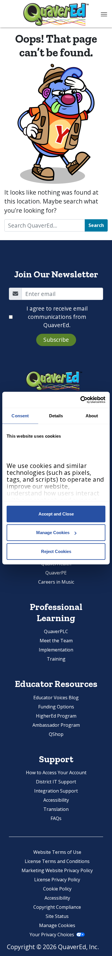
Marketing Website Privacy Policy (57, 870)
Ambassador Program (56, 725)
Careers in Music (56, 582)
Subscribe (56, 339)
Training (56, 659)
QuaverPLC (56, 631)
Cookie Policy (57, 889)
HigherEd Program (56, 716)
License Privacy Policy (57, 879)
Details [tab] (56, 415)
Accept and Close (56, 513)
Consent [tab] (20, 415)
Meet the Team (56, 640)
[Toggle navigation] (104, 14)
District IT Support (56, 782)
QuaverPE (56, 573)
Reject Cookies (56, 551)
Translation (56, 809)
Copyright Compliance (57, 907)
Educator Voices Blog (56, 697)
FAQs (56, 818)
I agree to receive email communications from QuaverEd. (57, 317)
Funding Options (56, 707)
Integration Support (56, 791)
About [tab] (92, 415)
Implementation (56, 650)
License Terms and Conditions (57, 861)
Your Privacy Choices (52, 934)
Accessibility (56, 800)
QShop (56, 734)
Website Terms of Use (57, 852)
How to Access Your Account (56, 772)
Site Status (57, 916)
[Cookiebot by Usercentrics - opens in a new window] (80, 400)
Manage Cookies (52, 532)
